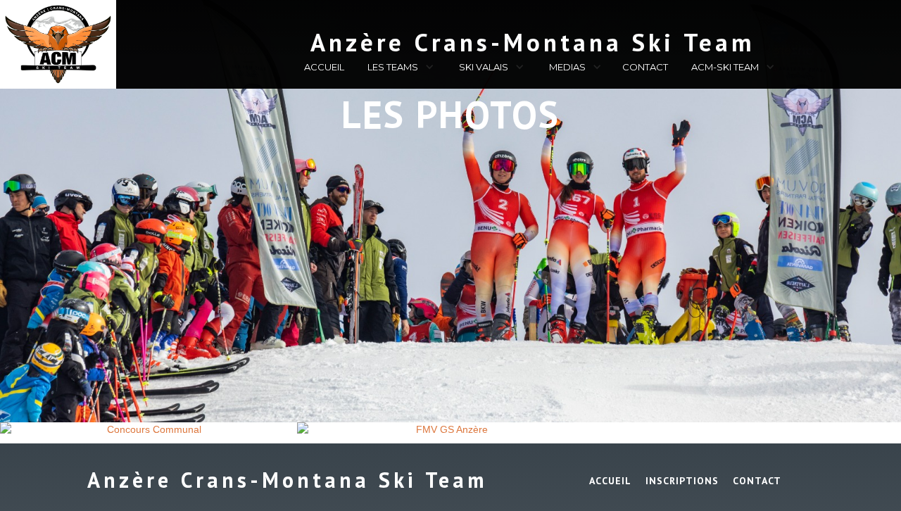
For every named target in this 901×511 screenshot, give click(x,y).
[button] (398, 69)
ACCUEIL (324, 66)
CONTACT (645, 66)
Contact (757, 480)
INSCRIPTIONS (682, 480)
